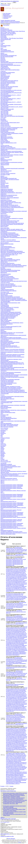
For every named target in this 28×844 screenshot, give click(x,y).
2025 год (2, 480)
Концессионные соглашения (7, 308)
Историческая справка (5, 45)
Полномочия (3, 119)
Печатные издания (5, 84)
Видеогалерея (4, 37)
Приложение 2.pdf (18, 560)
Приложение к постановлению (16, 551)
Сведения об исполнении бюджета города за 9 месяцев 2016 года (15, 599)
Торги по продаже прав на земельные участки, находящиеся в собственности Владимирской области (14, 474)
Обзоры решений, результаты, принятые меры (11, 202)
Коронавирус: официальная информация (10, 197)
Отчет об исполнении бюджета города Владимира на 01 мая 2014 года (16, 734)
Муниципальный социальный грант (9, 55)
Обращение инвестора (5, 344)
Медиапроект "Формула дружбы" (8, 83)
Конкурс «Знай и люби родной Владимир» (10, 69)
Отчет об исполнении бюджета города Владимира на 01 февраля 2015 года (16, 689)
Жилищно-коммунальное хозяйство (8, 290)
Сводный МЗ (3, 463)
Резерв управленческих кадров (7, 132)
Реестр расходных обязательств (7, 250)
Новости (2, 27)
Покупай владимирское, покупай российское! (11, 264)
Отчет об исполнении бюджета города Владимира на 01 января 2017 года (16, 649)
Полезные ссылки (4, 61)
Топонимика (3, 385)
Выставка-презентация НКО (7, 56)
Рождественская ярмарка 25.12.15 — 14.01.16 (11, 95)
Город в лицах (4, 49)
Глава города (3, 117)
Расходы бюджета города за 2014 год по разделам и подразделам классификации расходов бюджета (16, 765)
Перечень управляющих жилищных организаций (12, 298)
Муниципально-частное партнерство (9, 345)
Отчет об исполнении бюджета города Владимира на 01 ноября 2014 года (16, 746)
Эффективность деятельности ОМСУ (9, 260)
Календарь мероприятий (6, 397)
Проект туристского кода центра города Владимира (12, 116)
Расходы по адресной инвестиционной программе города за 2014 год (16, 769)
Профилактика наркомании (7, 189)
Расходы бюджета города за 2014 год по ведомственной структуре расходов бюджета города (16, 767)
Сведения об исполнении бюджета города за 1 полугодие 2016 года (16, 612)
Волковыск (3, 453)
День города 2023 (4, 113)
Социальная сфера (5, 393)
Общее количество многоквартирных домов (10, 302)
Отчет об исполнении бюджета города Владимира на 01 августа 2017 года (16, 580)
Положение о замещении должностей (9, 128)
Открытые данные (5, 185)
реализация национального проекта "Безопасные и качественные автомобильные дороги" (12, 515)
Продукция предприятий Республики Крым (10, 270)
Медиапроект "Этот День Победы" (8, 33)
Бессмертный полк (5, 28)
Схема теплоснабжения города (7, 309)
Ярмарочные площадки (6, 269)
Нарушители (3, 325)
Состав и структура (5, 124)
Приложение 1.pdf (10, 560)
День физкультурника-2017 (7, 99)
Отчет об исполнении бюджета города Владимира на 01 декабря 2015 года (15, 708)
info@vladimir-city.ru (5, 833)
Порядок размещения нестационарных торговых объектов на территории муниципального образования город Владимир (14, 266)
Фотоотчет (3, 58)
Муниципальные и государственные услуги (10, 206)
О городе (3, 43)
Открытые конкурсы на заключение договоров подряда (13, 299)
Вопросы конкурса (5, 78)
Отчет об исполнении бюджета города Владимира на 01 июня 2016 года (16, 635)
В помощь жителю (5, 305)
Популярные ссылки (5, 790)
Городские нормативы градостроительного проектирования (14, 374)
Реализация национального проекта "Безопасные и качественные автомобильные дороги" (12, 506)
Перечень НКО (4, 54)
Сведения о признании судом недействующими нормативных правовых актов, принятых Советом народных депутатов (12, 152)
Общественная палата (5, 68)
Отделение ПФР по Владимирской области (10, 235)
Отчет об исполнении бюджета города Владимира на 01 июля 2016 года (16, 637)
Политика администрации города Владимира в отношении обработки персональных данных (14, 533)
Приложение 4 (23, 652)
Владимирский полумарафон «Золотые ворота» (11, 104)
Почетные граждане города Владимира (9, 86)
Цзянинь (2, 448)
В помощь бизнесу (5, 275)
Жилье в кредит (4, 226)
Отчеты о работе (4, 140)
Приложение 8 (9, 654)
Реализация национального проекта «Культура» (11, 524)
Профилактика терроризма (6, 190)
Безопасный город (5, 187)
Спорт (2, 403)
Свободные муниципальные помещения (9, 278)
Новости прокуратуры (5, 216)
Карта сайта (7, 818)
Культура (2, 394)
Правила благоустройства (6, 384)
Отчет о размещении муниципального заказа (11, 466)
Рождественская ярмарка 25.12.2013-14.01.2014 (11, 90)
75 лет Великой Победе (6, 110)
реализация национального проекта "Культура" (11, 487)
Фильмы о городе (4, 85)
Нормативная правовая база (7, 63)
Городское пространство (6, 417)
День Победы (6, 25)
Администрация (4, 121)
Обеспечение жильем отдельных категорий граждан (12, 223)
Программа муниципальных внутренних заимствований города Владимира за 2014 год (16, 782)
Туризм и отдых (4, 408)
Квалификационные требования (8, 129)
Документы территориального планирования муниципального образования (11, 373)
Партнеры (3, 477)
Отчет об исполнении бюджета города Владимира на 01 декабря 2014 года (15, 748)
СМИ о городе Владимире (6, 114)
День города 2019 (4, 107)
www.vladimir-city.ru (5, 822)
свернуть (2, 817)
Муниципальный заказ (6, 461)
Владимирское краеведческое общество (9, 80)
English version (4, 1)
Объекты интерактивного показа (8, 412)
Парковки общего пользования (7, 317)
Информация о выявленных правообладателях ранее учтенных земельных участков (12, 368)
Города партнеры (4, 428)
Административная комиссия (7, 289)
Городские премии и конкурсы (7, 398)
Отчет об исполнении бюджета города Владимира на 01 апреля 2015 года (15, 693)
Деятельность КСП (5, 164)
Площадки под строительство (7, 283)
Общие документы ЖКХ (6, 320)
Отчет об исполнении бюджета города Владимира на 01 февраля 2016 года (16, 628)
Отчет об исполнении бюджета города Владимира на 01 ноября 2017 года (16, 586)
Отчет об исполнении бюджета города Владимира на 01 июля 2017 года (16, 578)
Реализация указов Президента (7, 263)
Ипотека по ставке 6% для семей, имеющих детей (12, 229)
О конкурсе (3, 71)
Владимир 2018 (4, 103)
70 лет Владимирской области (7, 91)
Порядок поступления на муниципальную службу (12, 127)
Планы (2, 166)
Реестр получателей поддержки (8, 277)
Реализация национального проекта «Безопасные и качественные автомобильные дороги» (12, 526)
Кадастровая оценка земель (7, 366)
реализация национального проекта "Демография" (12, 485)
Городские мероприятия (6, 88)
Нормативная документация (7, 530)
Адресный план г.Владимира (7, 381)
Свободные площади (5, 282)
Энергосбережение (5, 306)
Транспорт (3, 288)
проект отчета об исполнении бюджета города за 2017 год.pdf (16, 559)
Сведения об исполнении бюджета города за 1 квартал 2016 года (16, 623)
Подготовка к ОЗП (5, 292)
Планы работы (4, 139)
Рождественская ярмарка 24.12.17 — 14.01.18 (11, 102)
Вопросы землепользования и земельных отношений (12, 350)
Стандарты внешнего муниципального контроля (11, 162)
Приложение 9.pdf (10, 565)
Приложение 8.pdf (18, 564)
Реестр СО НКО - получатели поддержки (10, 179)
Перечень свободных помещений (8, 284)
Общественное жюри (5, 75)
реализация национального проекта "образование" (12, 494)
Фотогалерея (3, 35)
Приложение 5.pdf (10, 562)
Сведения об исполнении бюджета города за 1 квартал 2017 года (16, 555)
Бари (2, 435)
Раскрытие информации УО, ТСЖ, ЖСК (10, 307)
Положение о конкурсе (6, 73)
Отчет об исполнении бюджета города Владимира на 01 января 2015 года (16, 749)
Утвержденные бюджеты (6, 246)
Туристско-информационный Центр (9, 418)
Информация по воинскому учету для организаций (12, 332)
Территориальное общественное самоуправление (11, 62)
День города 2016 (4, 97)
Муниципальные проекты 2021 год (8, 501)
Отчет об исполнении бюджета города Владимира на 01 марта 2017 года (16, 571)
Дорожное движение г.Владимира (8, 316)
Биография (3, 118)
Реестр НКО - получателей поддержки (9, 425)
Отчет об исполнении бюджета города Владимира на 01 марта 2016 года (16, 630)
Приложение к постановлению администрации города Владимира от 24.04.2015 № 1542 (15, 720)
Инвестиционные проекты (6, 341)
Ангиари (2, 432)
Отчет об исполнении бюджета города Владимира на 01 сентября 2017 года (15, 582)
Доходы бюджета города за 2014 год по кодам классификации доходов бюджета (16, 758)
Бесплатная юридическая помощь (8, 232)
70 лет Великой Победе (6, 50)
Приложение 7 (23, 653)
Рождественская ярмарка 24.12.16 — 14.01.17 (11, 98)
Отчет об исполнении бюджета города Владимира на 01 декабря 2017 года (15, 588)
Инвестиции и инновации (6, 258)
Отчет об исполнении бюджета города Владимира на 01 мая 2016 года (16, 633)
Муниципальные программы (7, 243)
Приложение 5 (9, 653)
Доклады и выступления (6, 170)
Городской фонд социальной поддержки (9, 233)
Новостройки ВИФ (5, 228)
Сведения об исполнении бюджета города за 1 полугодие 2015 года (16, 679)
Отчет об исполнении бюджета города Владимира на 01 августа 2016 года (16, 639)
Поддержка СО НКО (5, 174)
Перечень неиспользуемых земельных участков (11, 286)
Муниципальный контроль (7, 323)
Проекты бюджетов (5, 248)
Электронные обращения (6, 203)
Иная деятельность (5, 171)
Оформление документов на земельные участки (11, 359)
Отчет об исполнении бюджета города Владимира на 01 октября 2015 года (16, 704)
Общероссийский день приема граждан (9, 205)
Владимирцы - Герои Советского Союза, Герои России (13, 31)
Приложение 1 (22, 651)
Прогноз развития (5, 242)
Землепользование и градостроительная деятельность (12, 349)
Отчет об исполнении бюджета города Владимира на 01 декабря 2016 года (15, 647)
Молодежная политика (6, 419)
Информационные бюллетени (7, 208)
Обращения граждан (7, 15)
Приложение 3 (16, 652)
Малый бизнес (6, 14)
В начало (2, 786)
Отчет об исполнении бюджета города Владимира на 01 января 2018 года (16, 590)
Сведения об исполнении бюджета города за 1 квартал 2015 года (16, 724)
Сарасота (3, 439)
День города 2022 (4, 112)
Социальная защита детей (6, 402)
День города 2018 (4, 105)
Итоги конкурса (4, 79)
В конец (11, 786)
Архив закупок (4, 468)
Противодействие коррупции (7, 191)
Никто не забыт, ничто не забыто (8, 32)
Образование (3, 399)
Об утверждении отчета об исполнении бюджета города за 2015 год (15, 685)
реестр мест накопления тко (7, 293)
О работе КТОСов (5, 67)
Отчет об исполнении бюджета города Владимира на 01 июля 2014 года (16, 738)
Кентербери (3, 430)
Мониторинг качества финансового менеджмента (12, 251)
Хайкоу (2, 447)
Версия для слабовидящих (13, 1)
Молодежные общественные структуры (9, 424)
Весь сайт (4, 3)
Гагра (2, 457)
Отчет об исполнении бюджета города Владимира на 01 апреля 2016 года (15, 632)
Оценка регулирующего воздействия (9, 271)
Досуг (2, 413)
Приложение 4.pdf (18, 561)
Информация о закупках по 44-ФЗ (8, 465)
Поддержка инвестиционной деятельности (10, 346)
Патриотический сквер (6, 39)
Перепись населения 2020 (6, 327)
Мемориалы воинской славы (7, 34)
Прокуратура (3, 213)
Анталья (2, 456)
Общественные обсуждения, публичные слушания (12, 154)
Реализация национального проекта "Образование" (12, 502)
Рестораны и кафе (4, 414)
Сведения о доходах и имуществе (8, 147)
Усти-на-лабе (3, 444)
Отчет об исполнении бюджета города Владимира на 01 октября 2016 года (16, 643)
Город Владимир (7, 13)
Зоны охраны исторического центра (9, 382)
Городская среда (4, 294)
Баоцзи (2, 450)
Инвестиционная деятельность (7, 333)
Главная (2, 20)
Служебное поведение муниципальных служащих (12, 133)
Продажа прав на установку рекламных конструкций (12, 476)
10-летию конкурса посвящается (8, 81)
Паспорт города (4, 262)
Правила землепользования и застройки (9, 375)
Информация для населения (7, 196)
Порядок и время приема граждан (8, 201)
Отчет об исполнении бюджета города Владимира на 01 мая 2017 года (16, 574)
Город (2, 41)
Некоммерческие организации (7, 51)
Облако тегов (13, 790)
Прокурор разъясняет (5, 217)
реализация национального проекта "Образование (12, 484)
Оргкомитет (3, 74)
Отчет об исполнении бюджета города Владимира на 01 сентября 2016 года (15, 641)
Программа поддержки (6, 274)
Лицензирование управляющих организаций (11, 312)
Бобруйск (3, 451)
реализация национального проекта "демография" (12, 495)
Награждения (4, 135)
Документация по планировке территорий (10, 379)
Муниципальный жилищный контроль (9, 315)
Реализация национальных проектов (9, 478)
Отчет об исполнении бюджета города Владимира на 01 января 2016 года (16, 710)
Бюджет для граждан (5, 255)
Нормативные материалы (6, 329)
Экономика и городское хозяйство (8, 239)
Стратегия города (7, 16)
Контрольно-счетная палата (7, 155)
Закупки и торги (4, 460)
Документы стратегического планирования (10, 241)
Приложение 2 (9, 652)
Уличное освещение (5, 321)
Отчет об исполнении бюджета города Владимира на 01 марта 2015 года (16, 691)
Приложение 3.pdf (10, 561)
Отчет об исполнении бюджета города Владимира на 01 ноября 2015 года (16, 706)
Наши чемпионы (4, 406)
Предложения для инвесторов (7, 343)
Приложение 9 (16, 654)
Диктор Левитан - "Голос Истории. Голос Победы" (12, 38)
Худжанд (2, 459)
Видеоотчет (3, 60)
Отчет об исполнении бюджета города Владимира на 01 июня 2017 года (16, 576)
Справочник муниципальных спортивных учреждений (13, 405)
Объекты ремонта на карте (6, 295)
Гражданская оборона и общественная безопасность (12, 207)
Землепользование (5, 360)
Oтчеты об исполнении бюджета (12, 22)
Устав (2, 44)
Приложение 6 (16, 653)
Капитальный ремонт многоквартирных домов (11, 313)
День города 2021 (4, 111)
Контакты (3, 57)
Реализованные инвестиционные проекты (10, 342)
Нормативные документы (6, 159)
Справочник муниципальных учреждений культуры (12, 396)
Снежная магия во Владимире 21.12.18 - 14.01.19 (11, 106)
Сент (2, 436)
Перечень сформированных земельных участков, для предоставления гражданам (12, 364)
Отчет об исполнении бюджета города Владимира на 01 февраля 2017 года (16, 568)
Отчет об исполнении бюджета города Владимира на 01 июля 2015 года (16, 698)
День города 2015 (4, 93)
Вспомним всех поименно (6, 30)
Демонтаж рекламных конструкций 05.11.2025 (11, 326)
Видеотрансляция (4, 186)
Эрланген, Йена (4, 429)
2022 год (2, 492)
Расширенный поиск (5, 4)
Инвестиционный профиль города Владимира (11, 337)
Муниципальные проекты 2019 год (8, 521)
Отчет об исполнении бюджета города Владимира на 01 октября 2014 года (16, 743)
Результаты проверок (5, 141)
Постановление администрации (8, 72)
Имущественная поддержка (7, 279)
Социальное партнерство (6, 287)
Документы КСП (4, 160)
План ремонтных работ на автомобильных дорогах (12, 322)
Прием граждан (4, 214)
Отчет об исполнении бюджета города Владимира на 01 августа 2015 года (16, 700)
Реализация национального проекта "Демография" (12, 504)
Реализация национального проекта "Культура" (11, 509)
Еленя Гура (3, 443)
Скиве (2, 442)
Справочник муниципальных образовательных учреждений (14, 401)
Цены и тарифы (4, 303)
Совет (2, 143)
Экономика (3, 257)
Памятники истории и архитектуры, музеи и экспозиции (13, 410)
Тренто (2, 434)
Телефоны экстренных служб (7, 209)
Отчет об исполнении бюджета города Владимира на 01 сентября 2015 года (15, 702)
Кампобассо (3, 433)
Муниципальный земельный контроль (9, 361)
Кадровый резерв (4, 131)
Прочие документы (5, 163)
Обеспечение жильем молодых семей (9, 221)
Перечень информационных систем (8, 142)
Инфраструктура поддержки (7, 276)
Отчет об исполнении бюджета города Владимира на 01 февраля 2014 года (16, 728)
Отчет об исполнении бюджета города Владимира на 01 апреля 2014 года (15, 732)
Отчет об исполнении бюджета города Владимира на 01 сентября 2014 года (15, 742)
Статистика (13, 818)
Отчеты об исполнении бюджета (8, 247)
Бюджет (7, 21)
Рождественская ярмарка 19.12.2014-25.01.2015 (11, 92)
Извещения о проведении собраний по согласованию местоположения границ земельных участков (12, 355)
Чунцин (2, 449)
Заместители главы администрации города (10, 122)
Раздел (9, 3)
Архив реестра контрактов (6, 467)
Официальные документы (6, 136)
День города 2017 (4, 100)
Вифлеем (3, 455)
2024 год (2, 482)
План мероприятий (5, 77)
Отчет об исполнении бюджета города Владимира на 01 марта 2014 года (16, 731)
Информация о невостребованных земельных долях (12, 362)
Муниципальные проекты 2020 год (8, 511)
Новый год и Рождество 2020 (7, 109)
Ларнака (2, 454)
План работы (3, 331)
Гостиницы (3, 415)
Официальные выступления (7, 138)
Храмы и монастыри (5, 411)
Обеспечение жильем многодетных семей (10, 220)
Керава (2, 441)
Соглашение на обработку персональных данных (11, 531)
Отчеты (2, 167)
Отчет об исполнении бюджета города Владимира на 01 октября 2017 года (16, 584)
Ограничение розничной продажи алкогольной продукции (14, 281)
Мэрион (2, 440)
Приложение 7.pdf (10, 564)
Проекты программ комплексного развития (10, 314)
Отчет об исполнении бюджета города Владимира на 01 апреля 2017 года (15, 573)
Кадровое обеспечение (6, 126)
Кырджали (3, 446)
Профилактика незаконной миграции (9, 195)
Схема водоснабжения (5, 310)
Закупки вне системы (5, 470)
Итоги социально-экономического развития (10, 259)
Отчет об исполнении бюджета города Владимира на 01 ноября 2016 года (16, 645)
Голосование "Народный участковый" (9, 236)
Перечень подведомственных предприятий (10, 296)
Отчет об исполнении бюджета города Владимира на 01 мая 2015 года (16, 694)
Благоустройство (4, 319)
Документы (5, 18)
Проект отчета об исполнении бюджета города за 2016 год (16, 651)
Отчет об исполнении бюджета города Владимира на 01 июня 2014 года (16, 736)
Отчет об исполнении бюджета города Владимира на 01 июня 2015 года (16, 696)
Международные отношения (7, 426)
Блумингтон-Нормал (5, 437)
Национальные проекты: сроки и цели (9, 479)
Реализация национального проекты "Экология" (11, 519)
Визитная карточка (5, 123)
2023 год (2, 483)
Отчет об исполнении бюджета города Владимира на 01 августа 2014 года (16, 740)
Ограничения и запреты (6, 134)
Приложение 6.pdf (18, 562)
